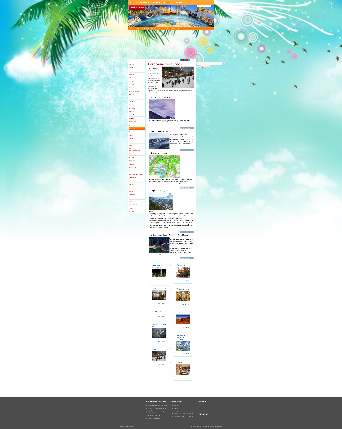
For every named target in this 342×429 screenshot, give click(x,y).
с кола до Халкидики (154, 418)
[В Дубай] (193, 60)
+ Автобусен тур (182, 265)
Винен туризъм (133, 205)
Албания (131, 94)
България (132, 61)
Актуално (132, 128)
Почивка (154, 2)
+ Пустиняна (180, 312)
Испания (131, 84)
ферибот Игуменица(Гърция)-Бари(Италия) (157, 412)
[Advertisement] (171, 42)
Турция (131, 67)
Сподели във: (177, 60)
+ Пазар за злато (182, 289)
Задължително (133, 132)
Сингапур (132, 101)
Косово (131, 184)
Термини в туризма (154, 415)
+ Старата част (157, 311)
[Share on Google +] (183, 60)
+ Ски (154, 349)
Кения (131, 198)
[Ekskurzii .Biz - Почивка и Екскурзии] (137, 7)
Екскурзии (178, 2)
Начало (133, 2)
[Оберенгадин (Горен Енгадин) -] (159, 245)
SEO (209, 426)
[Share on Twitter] (189, 60)
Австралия (132, 160)
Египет (131, 125)
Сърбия (131, 118)
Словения (132, 108)
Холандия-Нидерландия (136, 174)
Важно (131, 135)
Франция (131, 71)
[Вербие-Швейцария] (164, 166)
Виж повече (161, 280)
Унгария (131, 111)
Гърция (131, 64)
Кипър (131, 181)
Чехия (131, 171)
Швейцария (132, 177)
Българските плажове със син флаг (184, 411)
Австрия (131, 74)
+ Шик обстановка (159, 288)
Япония (131, 157)
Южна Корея (133, 154)
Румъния (131, 81)
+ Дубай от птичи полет (159, 325)
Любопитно (132, 121)
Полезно (131, 138)
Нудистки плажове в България (157, 408)
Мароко (131, 164)
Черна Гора (132, 115)
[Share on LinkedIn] (185, 60)
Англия (131, 88)
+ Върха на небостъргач (157, 266)
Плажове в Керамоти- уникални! (158, 405)
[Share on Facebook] (181, 60)
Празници (166, 2)
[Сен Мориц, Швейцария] (162, 109)
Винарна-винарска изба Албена (183, 416)
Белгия (131, 191)
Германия (132, 98)
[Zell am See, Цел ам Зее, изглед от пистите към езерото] (159, 141)
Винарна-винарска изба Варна (183, 413)
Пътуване (143, 2)
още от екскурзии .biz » (186, 128)
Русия (131, 105)
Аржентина (132, 167)
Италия (131, 77)
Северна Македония (135, 91)
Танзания (132, 194)
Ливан (131, 208)
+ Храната (179, 362)
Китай (131, 188)
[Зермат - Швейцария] (161, 201)
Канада (131, 145)
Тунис (131, 201)
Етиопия (131, 211)
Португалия (132, 142)
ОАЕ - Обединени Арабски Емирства (134, 149)
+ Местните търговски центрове (180, 337)
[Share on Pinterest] (187, 60)
